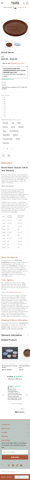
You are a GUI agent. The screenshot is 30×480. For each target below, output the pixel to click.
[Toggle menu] (2, 3)
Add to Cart (21, 477)
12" (5, 97)
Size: (5, 95)
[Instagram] (17, 465)
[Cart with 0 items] (27, 3)
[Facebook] (9, 465)
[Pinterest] (13, 465)
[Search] (24, 3)
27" (5, 110)
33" (5, 114)
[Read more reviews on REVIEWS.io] (20, 412)
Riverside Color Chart (17, 63)
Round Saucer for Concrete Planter (9, 366)
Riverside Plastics (6, 50)
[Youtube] (21, 465)
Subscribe (15, 457)
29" (5, 112)
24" (5, 108)
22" (5, 106)
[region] (15, 395)
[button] (15, 7)
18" (5, 102)
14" (5, 99)
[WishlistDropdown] (9, 156)
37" (5, 116)
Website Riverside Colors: (11, 119)
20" (5, 104)
